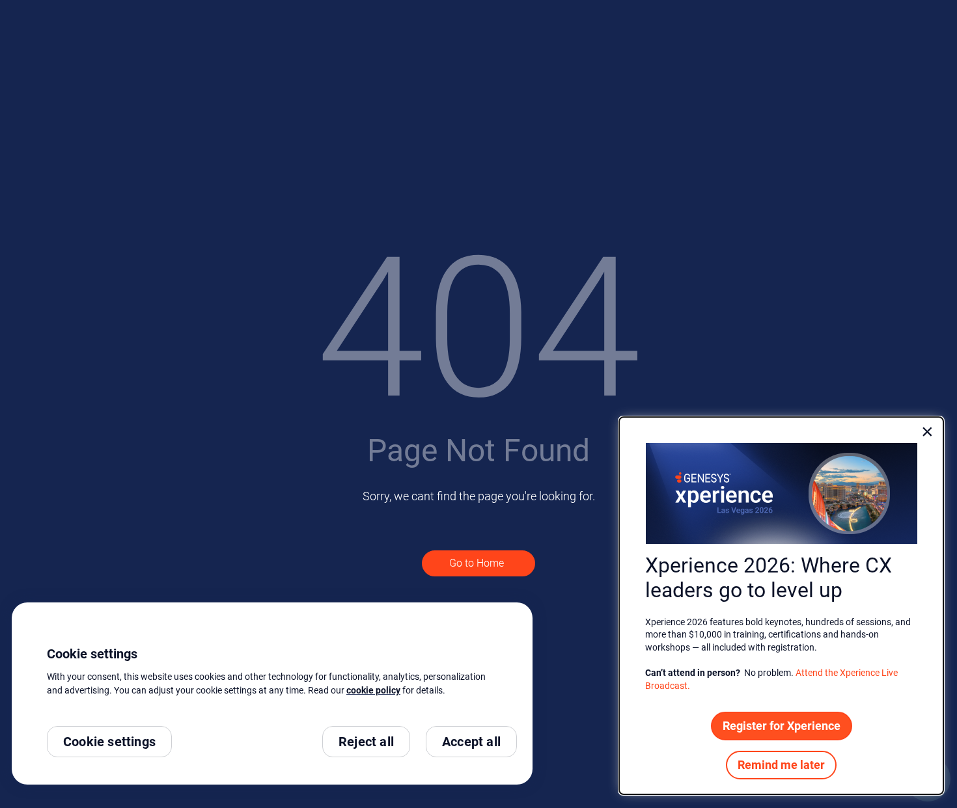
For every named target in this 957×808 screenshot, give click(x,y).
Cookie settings (109, 741)
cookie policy (373, 690)
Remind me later (781, 765)
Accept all (471, 741)
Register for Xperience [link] (781, 726)
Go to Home (477, 563)
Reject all (366, 741)
